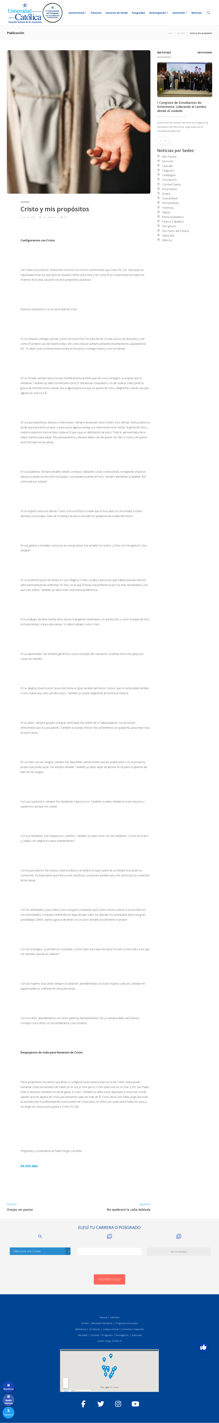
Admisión (115, 1317)
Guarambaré (170, 198)
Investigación (157, 12)
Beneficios (9, 1389)
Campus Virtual (110, 1329)
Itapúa (166, 212)
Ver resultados (179, 1251)
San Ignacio (169, 226)
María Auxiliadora (172, 217)
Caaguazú (168, 170)
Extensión (179, 12)
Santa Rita (168, 235)
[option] (184, 97)
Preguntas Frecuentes (126, 1323)
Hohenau (167, 208)
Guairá (166, 194)
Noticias (196, 12)
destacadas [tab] (205, 52)
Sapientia (139, 1329)
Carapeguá (168, 175)
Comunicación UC (164, 116)
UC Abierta (94, 1329)
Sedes (101, 1340)
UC (21, 217)
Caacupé (167, 166)
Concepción (169, 180)
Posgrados (138, 12)
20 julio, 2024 (29, 217)
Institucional (76, 12)
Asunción (167, 161)
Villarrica (167, 240)
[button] (203, 1347)
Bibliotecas (80, 1329)
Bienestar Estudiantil (102, 1323)
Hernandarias (170, 203)
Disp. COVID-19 (113, 1340)
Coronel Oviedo (171, 184)
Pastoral (96, 12)
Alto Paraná (169, 156)
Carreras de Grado (116, 12)
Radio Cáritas (8, 1402)
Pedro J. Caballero (173, 221)
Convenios (126, 1329)
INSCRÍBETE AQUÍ (109, 1279)
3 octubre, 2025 (179, 116)
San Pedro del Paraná (175, 231)
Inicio (170, 33)
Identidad (181, 33)
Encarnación (169, 189)
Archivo (85, 1323)
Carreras (95, 1335)
